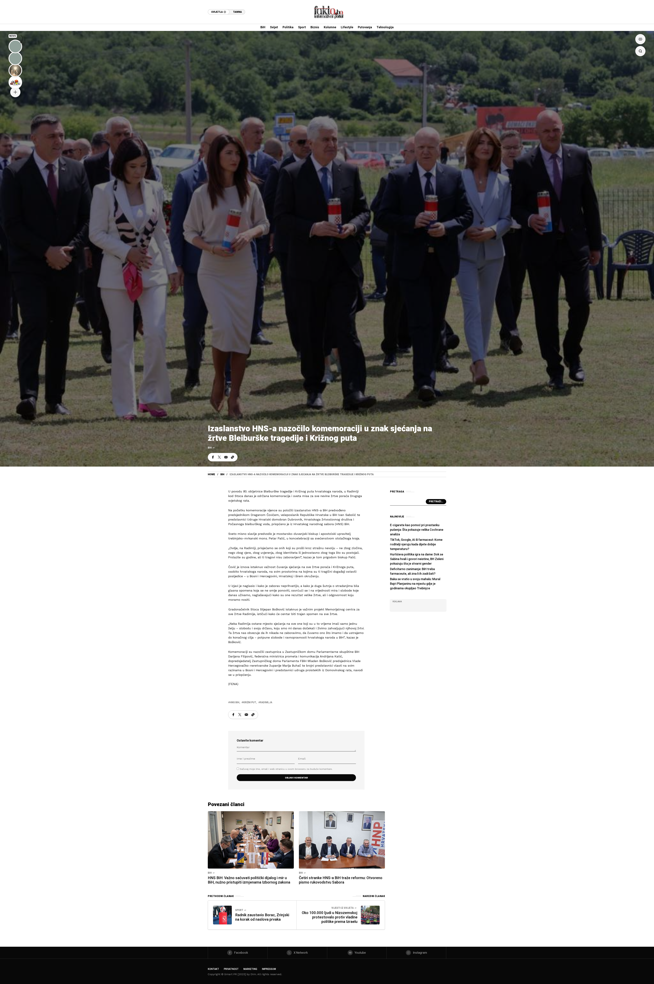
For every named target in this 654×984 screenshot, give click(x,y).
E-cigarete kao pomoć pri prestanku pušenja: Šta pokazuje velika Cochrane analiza (416, 530)
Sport (239, 910)
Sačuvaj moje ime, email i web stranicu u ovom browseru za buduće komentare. (286, 769)
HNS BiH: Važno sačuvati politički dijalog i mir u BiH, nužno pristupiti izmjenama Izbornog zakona (249, 880)
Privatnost (231, 969)
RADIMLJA (266, 702)
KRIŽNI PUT (249, 702)
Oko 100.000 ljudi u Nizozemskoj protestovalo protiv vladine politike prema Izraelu (329, 917)
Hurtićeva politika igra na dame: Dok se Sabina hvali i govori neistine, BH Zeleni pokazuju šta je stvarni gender (416, 559)
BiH (210, 448)
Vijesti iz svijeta (342, 908)
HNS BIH (234, 702)
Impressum (269, 969)
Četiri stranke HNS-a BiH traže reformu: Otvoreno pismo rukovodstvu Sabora (340, 880)
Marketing (250, 969)
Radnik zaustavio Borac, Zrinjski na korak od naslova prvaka (262, 917)
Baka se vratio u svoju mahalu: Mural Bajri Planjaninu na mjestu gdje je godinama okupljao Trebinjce (415, 584)
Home (211, 474)
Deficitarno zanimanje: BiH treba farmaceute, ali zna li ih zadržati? (412, 571)
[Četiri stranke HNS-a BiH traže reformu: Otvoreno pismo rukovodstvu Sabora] (342, 839)
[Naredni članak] (370, 915)
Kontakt (213, 969)
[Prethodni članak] (222, 915)
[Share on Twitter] (219, 457)
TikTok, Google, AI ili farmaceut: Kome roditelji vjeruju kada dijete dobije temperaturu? (416, 544)
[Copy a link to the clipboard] (232, 457)
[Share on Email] (226, 457)
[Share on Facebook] (213, 457)
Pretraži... (436, 501)
